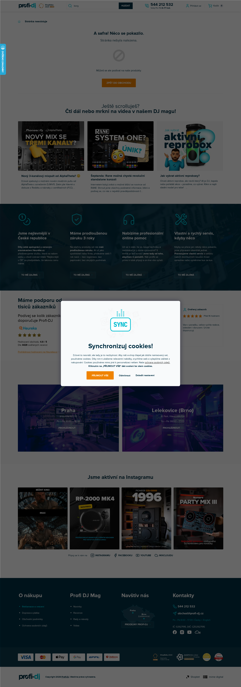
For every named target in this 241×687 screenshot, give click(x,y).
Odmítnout (124, 375)
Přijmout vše (100, 375)
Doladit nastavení (145, 375)
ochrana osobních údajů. (157, 362)
